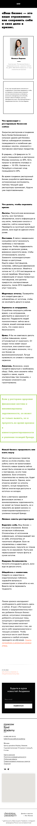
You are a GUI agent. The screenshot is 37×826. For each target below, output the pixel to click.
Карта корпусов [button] (9, 755)
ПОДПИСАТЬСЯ (18, 706)
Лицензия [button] (7, 763)
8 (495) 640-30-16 (10, 736)
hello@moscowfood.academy (14, 739)
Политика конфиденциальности (15, 757)
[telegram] (8, 769)
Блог (18, 4)
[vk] (5, 769)
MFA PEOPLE (6, 672)
